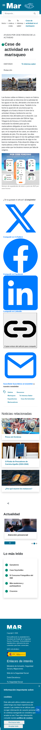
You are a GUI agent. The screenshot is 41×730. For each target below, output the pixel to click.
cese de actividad (27, 399)
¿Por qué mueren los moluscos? (18, 489)
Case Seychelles (16, 570)
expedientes (12, 399)
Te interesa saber (20, 23)
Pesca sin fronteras (13, 437)
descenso (20, 392)
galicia (10, 392)
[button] (32, 543)
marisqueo (12, 395)
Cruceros (13, 591)
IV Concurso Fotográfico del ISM (21, 576)
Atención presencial (18, 535)
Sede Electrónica (13, 677)
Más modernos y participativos (16, 584)
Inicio (4, 23)
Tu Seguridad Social (15, 682)
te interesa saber (25, 395)
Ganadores (14, 565)
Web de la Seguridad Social (18, 673)
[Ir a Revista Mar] (20, 6)
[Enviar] (35, 13)
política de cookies (25, 718)
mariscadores (13, 402)
